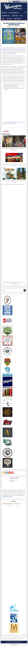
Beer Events (4, 13)
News (21, 16)
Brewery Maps (15, 16)
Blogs (3, 19)
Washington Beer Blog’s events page (15, 122)
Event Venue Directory (14, 13)
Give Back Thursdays (12, 53)
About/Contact (17, 19)
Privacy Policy (14, 644)
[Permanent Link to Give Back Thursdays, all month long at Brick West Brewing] (14, 36)
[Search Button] (26, 12)
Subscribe (4, 490)
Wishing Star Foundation (19, 49)
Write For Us (9, 19)
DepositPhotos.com (22, 638)
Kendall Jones (10, 26)
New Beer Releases (6, 16)
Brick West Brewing (10, 47)
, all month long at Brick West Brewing (14, 24)
